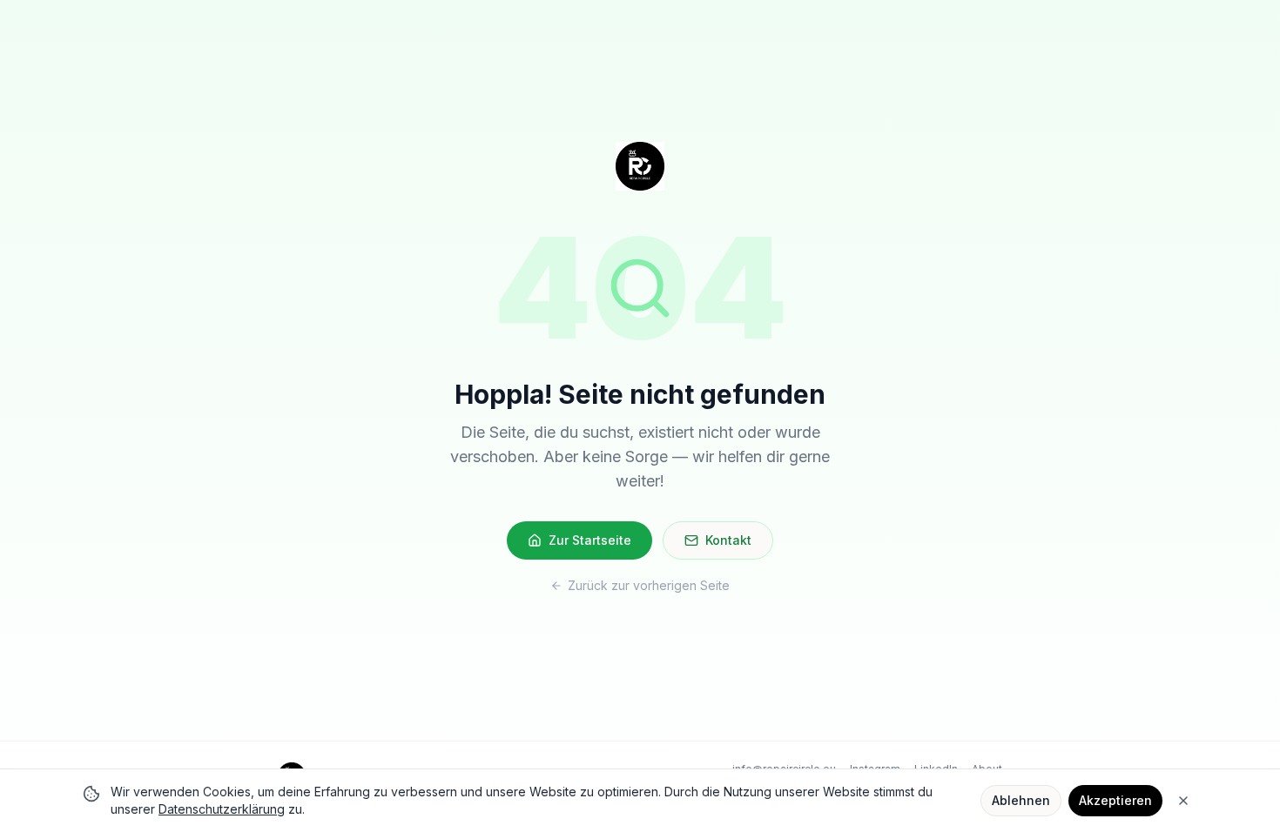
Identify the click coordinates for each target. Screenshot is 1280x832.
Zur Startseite (590, 540)
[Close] (1183, 801)
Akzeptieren (1115, 800)
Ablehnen (1021, 800)
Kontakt (728, 540)
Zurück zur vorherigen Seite (649, 585)
